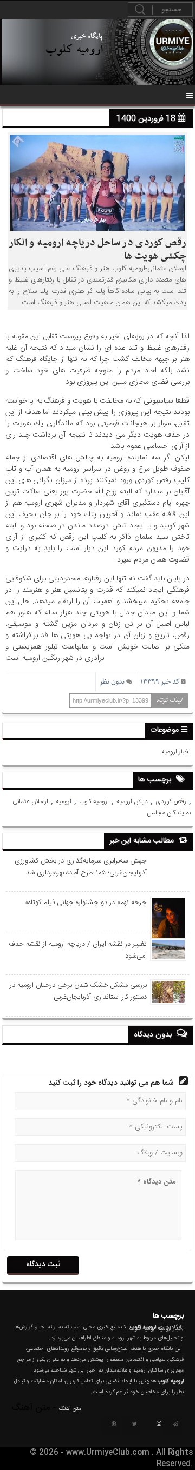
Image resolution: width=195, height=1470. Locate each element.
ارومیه (64, 801)
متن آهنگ (70, 1409)
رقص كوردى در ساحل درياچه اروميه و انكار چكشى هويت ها (97, 250)
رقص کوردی (170, 801)
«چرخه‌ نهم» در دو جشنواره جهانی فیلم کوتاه (85, 902)
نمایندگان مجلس (169, 813)
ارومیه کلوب (94, 801)
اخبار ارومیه (176, 752)
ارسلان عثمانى (30, 801)
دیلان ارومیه (132, 801)
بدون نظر (112, 682)
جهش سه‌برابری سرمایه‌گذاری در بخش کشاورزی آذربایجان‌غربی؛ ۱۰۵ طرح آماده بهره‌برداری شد (80, 867)
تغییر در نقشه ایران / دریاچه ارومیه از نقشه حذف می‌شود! (77, 950)
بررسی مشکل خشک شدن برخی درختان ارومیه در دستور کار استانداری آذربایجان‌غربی (78, 991)
